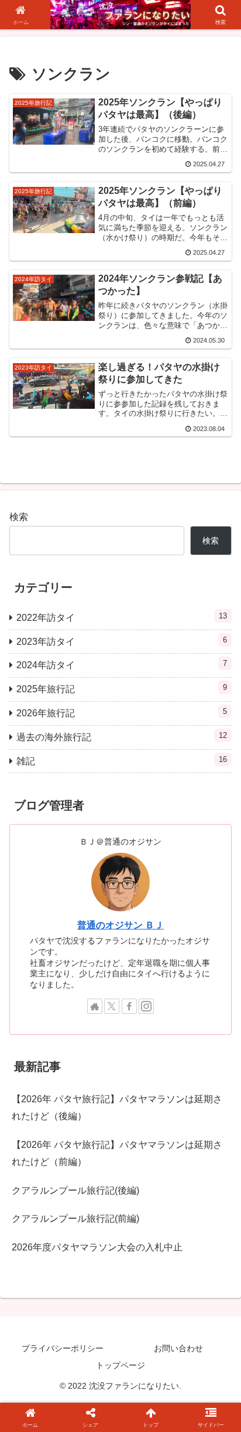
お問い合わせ (178, 1348)
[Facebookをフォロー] (129, 1006)
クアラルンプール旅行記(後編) (75, 1190)
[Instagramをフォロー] (146, 1006)
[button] (216, 1385)
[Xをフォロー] (111, 1006)
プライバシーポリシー (63, 1348)
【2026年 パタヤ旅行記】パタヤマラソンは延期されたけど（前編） (117, 1153)
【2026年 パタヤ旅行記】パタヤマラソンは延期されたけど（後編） (117, 1107)
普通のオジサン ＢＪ (120, 925)
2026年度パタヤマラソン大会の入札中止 (97, 1247)
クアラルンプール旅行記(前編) (75, 1218)
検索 (18, 517)
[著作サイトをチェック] (94, 1006)
